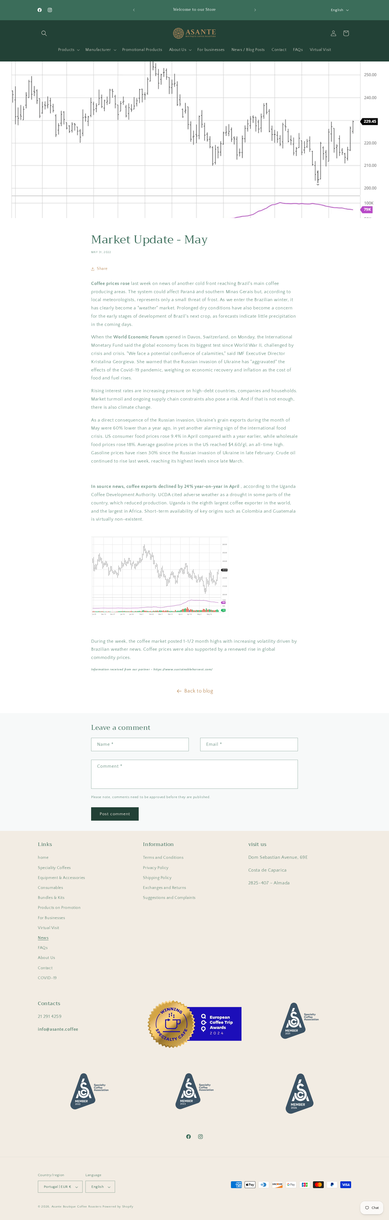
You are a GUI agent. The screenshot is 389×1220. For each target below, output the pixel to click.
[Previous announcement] (134, 10)
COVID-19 (47, 978)
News (43, 938)
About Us (46, 958)
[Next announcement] (255, 10)
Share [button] (102, 268)
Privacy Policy (155, 868)
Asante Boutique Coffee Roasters (77, 1207)
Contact (45, 968)
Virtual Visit (48, 928)
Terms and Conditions (163, 858)
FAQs (43, 948)
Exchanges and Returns (164, 888)
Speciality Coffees (54, 868)
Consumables (50, 888)
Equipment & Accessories (61, 878)
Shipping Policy (157, 878)
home (43, 858)
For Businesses (51, 918)
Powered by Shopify (118, 1207)
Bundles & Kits (51, 898)
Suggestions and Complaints (169, 898)
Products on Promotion (59, 908)
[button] (44, 33)
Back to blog (198, 691)
